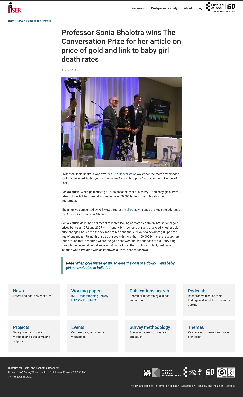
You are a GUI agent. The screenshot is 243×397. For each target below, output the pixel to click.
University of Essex (220, 8)
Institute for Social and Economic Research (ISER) (14, 8)
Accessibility (188, 385)
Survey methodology (150, 327)
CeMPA (91, 300)
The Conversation (124, 174)
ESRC (162, 372)
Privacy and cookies (141, 385)
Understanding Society (93, 296)
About (188, 8)
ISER (74, 296)
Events (77, 327)
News (18, 291)
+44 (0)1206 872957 (20, 376)
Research (137, 8)
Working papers (87, 291)
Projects (21, 327)
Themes (196, 327)
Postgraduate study (164, 8)
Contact (230, 385)
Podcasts (197, 291)
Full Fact (130, 209)
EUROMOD (78, 300)
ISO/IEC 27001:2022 (226, 372)
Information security (167, 385)
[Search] (200, 8)
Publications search (149, 291)
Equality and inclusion (210, 385)
